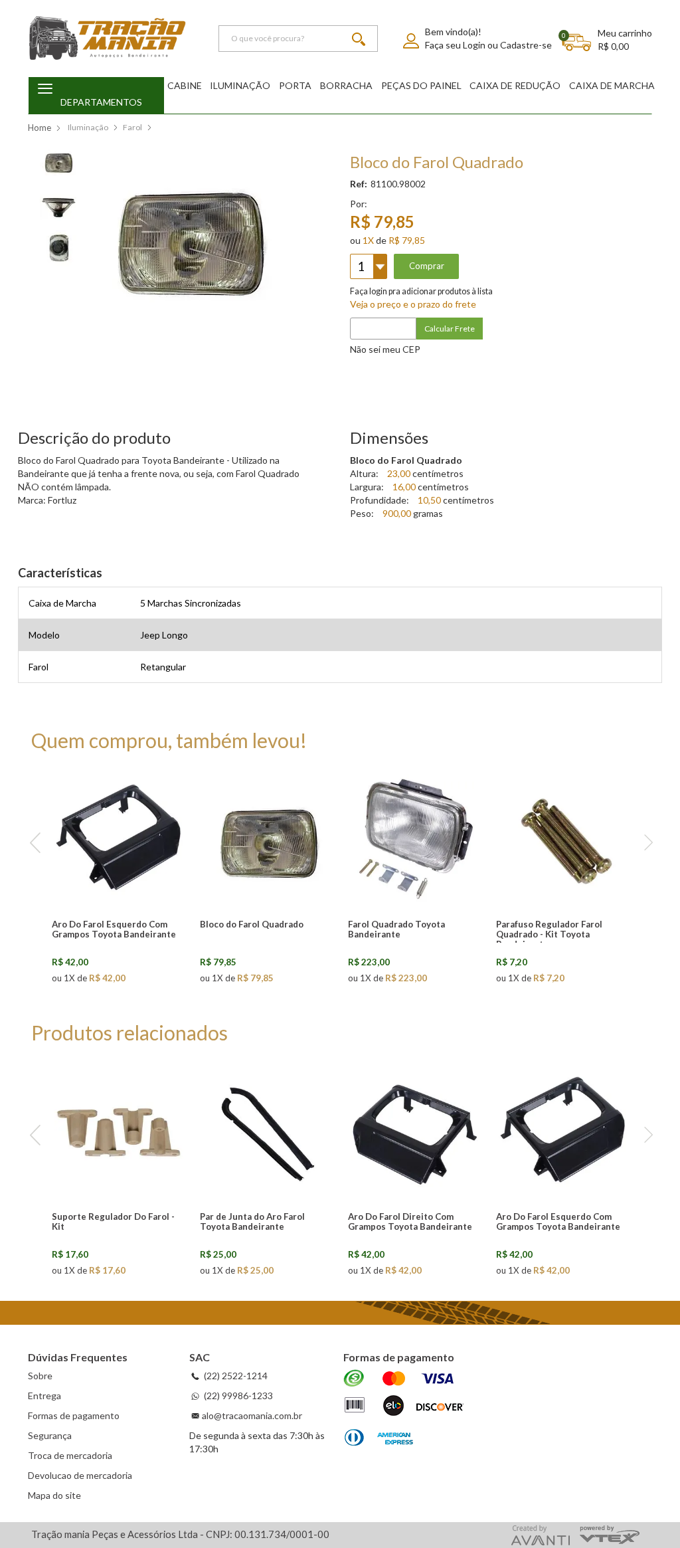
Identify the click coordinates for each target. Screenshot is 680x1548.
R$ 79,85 (406, 240)
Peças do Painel (421, 85)
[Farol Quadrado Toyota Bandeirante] (415, 839)
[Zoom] (58, 160)
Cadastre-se (526, 44)
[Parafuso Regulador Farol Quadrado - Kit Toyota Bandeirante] (563, 839)
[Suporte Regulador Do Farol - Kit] (119, 1131)
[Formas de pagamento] (403, 1409)
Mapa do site (54, 1495)
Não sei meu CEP (385, 349)
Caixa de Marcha (612, 85)
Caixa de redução (514, 85)
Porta (295, 85)
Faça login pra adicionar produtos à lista (421, 291)
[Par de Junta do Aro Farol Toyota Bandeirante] (267, 1131)
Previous (35, 843)
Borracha (346, 85)
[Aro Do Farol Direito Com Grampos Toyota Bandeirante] (415, 1131)
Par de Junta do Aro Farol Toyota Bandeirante (252, 1221)
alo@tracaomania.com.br (252, 1415)
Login (474, 44)
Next (645, 843)
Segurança (50, 1435)
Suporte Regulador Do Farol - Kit (113, 1221)
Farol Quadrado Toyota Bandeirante (396, 929)
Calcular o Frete (496, 328)
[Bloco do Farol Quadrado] (267, 839)
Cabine (184, 85)
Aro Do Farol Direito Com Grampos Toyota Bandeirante (410, 1221)
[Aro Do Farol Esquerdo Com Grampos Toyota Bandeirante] (119, 839)
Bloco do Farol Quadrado (251, 924)
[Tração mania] (107, 38)
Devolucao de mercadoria (80, 1475)
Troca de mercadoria (70, 1455)
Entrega (44, 1395)
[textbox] (298, 38)
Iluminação (240, 85)
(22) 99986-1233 (237, 1395)
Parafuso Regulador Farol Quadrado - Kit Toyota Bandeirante (549, 934)
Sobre (40, 1375)
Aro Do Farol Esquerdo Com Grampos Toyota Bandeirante (114, 929)
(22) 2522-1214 (235, 1375)
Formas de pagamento (74, 1415)
